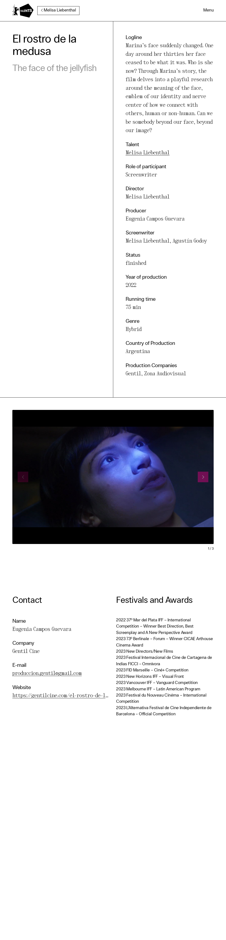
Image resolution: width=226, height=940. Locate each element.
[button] (208, 10)
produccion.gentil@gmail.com (47, 673)
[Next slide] (203, 477)
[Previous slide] (23, 477)
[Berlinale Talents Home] (23, 10)
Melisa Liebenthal (60, 10)
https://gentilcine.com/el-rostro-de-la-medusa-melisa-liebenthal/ (95, 696)
